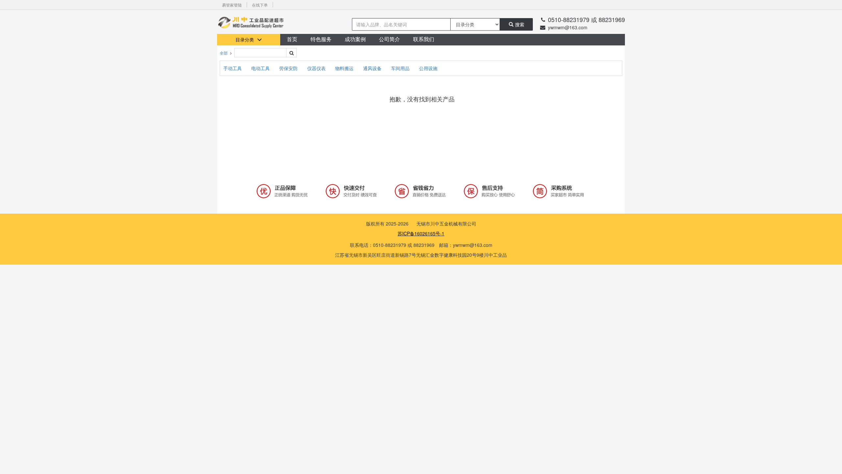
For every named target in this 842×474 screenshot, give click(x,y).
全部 (224, 53)
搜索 (519, 24)
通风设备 (373, 68)
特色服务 (321, 39)
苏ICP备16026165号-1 (421, 233)
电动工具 (261, 68)
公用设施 (428, 68)
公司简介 (389, 39)
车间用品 (401, 68)
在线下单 (260, 5)
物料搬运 (345, 68)
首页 (292, 39)
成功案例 (355, 39)
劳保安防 (289, 68)
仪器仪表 (317, 68)
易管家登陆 (232, 5)
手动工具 (233, 68)
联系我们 (423, 39)
